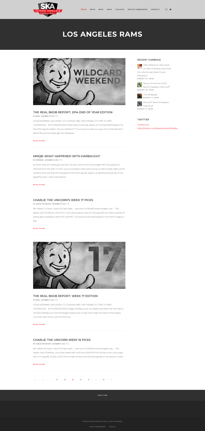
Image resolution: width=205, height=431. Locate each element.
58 (65, 379)
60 (81, 379)
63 (103, 379)
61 (88, 379)
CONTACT (112, 427)
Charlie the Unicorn (43, 204)
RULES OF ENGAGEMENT (97, 427)
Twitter (102, 395)
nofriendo (40, 160)
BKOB (38, 116)
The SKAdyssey (150, 95)
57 (57, 379)
